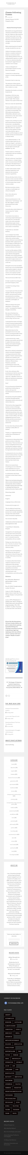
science (13, 841)
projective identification (13, 1091)
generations (13, 781)
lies (13, 1065)
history (13, 791)
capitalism (18, 1022)
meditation (18, 1076)
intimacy (19, 1062)
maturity (8, 1076)
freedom (13, 774)
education (13, 767)
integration (9, 1062)
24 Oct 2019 (10, 726)
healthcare (13, 787)
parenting (13, 821)
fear (19, 1051)
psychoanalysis (13, 834)
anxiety (7, 1014)
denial (18, 1033)
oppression (8, 1084)
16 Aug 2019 (10, 734)
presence (8, 1087)
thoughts (16, 1109)
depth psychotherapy (12, 1040)
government (13, 784)
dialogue (8, 1044)
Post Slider (13, 831)
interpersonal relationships (14, 794)
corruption (9, 1029)
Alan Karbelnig (9, 744)
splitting (16, 1106)
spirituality (13, 847)
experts (13, 771)
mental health (12, 811)
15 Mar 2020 (10, 718)
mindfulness (13, 814)
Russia (7, 1106)
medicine (13, 807)
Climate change (10, 1025)
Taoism (7, 1109)
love (16, 1069)
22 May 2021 (15, 975)
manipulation (9, 1073)
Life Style (13, 799)
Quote (13, 837)
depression (8, 1036)
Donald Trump (9, 1047)
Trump (7, 1113)
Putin (18, 1102)
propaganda (9, 1095)
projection (17, 1087)
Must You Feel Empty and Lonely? (12, 1131)
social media (13, 844)
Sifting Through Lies (14, 957)
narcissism (8, 1080)
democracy (8, 1033)
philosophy (13, 824)
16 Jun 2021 (15, 959)
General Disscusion (13, 777)
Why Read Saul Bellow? (14, 973)
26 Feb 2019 (9, 17)
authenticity (9, 1018)
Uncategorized (13, 854)
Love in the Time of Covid (12, 716)
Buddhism (8, 1022)
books (12, 764)
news (13, 817)
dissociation (18, 1044)
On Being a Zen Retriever (10, 1140)
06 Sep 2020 (10, 712)
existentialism (10, 1051)
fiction (7, 1054)
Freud (7, 1058)
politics (13, 827)
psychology (9, 1102)
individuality (16, 1058)
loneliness (8, 1069)
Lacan (7, 1065)
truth (12, 851)
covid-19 (18, 1029)
